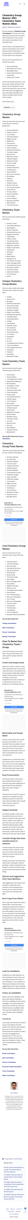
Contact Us (19, 1209)
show (12, 107)
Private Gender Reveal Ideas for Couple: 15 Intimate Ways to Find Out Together (14, 1169)
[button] (20, 4)
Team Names (18, 1159)
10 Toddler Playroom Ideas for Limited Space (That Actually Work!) (13, 1177)
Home (7, 1209)
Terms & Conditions (14, 1214)
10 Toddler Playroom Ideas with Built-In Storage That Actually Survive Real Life (14, 1197)
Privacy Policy (10, 1211)
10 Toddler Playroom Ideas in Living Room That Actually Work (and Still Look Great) (14, 1184)
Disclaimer (18, 1211)
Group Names (9, 1159)
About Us (12, 1209)
